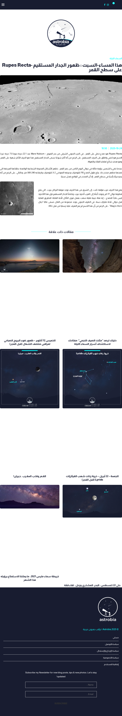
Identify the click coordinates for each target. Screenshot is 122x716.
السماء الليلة (116, 58)
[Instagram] (108, 4)
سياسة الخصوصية (111, 657)
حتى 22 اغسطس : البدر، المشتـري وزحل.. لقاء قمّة (92, 585)
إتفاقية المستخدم (111, 664)
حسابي (116, 637)
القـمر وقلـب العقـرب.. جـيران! (29, 476)
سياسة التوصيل (112, 644)
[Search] (117, 4)
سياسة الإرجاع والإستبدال (108, 651)
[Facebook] (104, 4)
